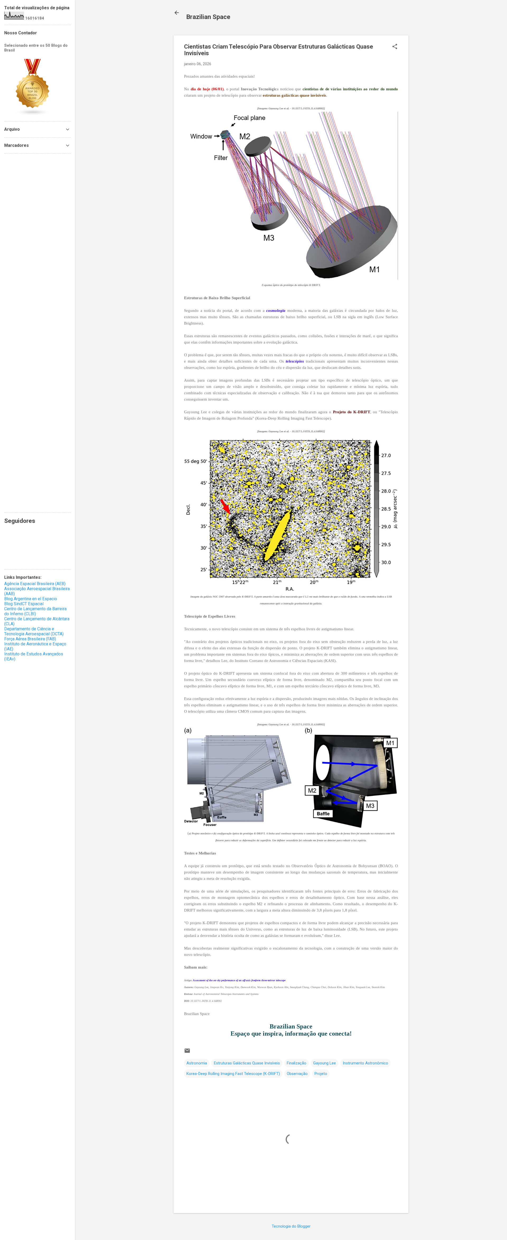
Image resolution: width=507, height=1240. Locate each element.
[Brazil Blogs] (32, 114)
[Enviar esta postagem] (187, 1052)
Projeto (320, 1073)
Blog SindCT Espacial (24, 603)
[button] (395, 47)
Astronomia (196, 1063)
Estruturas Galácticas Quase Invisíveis (247, 1063)
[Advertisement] (37, 333)
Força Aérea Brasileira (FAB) (30, 638)
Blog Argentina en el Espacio (30, 598)
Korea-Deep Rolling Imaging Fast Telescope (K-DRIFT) (233, 1073)
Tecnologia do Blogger (291, 1226)
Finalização (296, 1063)
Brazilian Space (208, 17)
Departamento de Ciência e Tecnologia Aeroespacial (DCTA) (34, 631)
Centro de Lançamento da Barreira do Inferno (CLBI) (35, 611)
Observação (297, 1073)
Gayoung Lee (324, 1063)
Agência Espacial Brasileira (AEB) (34, 583)
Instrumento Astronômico (365, 1063)
